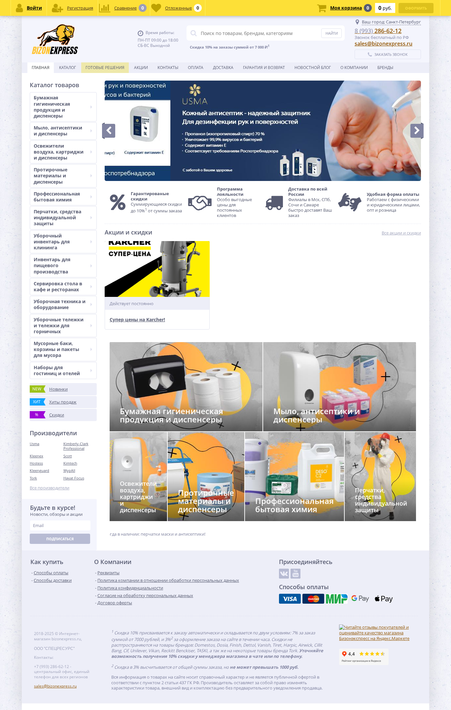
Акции (141, 67)
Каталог (67, 67)
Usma (34, 443)
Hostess (36, 463)
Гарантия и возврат (264, 67)
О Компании (354, 67)
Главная (41, 67)
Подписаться (60, 538)
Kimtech (70, 463)
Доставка (223, 67)
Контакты (167, 67)
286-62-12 (378, 31)
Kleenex (36, 455)
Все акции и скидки (401, 233)
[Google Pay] (360, 599)
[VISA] (290, 599)
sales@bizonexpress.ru (383, 43)
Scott (67, 455)
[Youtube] (295, 574)
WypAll (69, 470)
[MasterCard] (313, 599)
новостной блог (313, 67)
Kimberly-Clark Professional (75, 446)
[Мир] (337, 599)
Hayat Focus (73, 478)
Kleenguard (39, 470)
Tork (33, 478)
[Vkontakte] (284, 574)
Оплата (195, 67)
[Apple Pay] (384, 599)
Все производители (49, 488)
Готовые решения (105, 67)
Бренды (385, 67)
